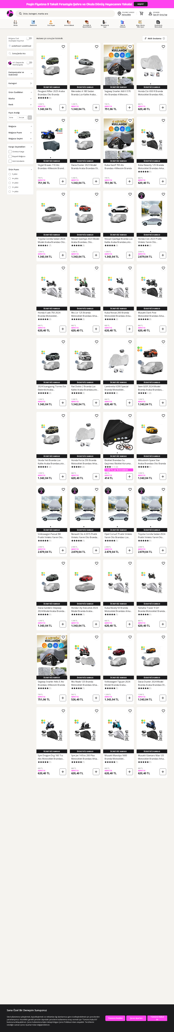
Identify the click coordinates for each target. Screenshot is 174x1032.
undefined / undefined (21, 46)
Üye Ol (156, 14)
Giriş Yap (163, 14)
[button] (117, 84)
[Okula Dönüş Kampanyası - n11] (87, 4)
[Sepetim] (141, 13)
